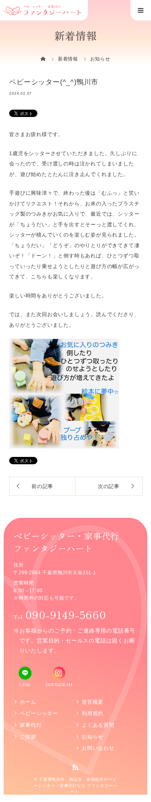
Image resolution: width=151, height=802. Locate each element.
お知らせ (92, 737)
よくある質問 (98, 725)
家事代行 (30, 725)
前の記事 (42, 486)
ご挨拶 (28, 737)
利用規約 (92, 713)
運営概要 (92, 702)
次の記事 (108, 486)
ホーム (28, 702)
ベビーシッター (39, 713)
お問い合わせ (98, 748)
